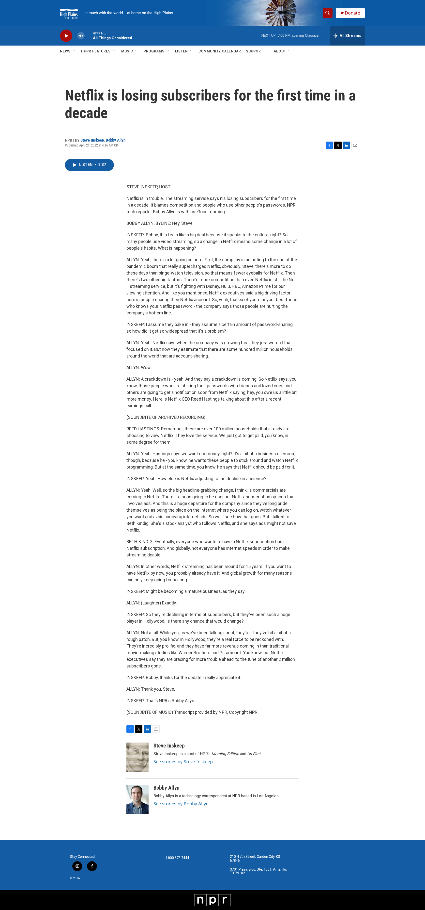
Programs (154, 51)
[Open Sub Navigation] (74, 51)
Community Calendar (219, 51)
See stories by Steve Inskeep (183, 761)
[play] (66, 36)
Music (127, 51)
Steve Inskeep (92, 140)
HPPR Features (96, 51)
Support (254, 51)
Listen (181, 51)
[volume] (81, 35)
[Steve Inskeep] (137, 757)
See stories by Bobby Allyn (181, 804)
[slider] (89, 35)
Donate (352, 13)
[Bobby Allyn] (137, 799)
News (65, 51)
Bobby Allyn (115, 140)
